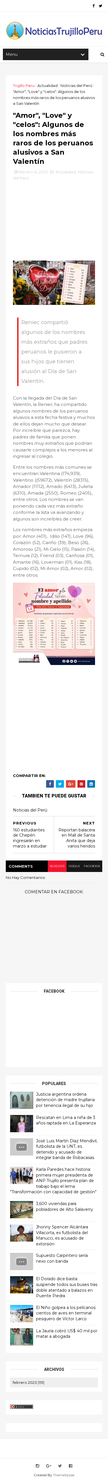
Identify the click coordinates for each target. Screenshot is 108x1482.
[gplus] (48, 1466)
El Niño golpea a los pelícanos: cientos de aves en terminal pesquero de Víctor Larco (66, 1313)
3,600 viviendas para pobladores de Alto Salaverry (64, 1206)
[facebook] (93, 6)
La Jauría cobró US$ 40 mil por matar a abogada (66, 1333)
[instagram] (37, 1466)
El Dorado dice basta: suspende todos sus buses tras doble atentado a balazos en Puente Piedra (66, 1287)
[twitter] (100, 6)
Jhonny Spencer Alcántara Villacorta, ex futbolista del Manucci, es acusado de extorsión (62, 1235)
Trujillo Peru (24, 85)
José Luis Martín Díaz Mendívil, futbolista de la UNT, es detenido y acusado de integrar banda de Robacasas (66, 1149)
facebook (92, 866)
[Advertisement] (56, 223)
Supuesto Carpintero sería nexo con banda (62, 1258)
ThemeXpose (63, 1475)
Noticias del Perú (76, 85)
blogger (57, 866)
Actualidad (47, 85)
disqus (74, 866)
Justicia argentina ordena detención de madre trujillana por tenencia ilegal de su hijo (65, 1100)
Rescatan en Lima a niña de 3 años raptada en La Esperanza (66, 1120)
